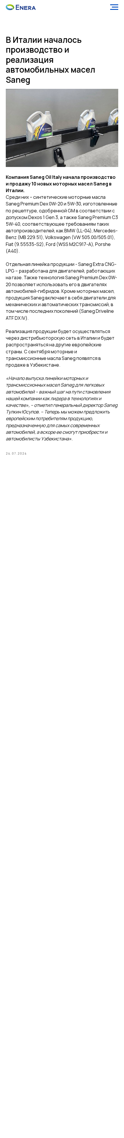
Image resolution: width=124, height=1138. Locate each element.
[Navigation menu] (114, 7)
